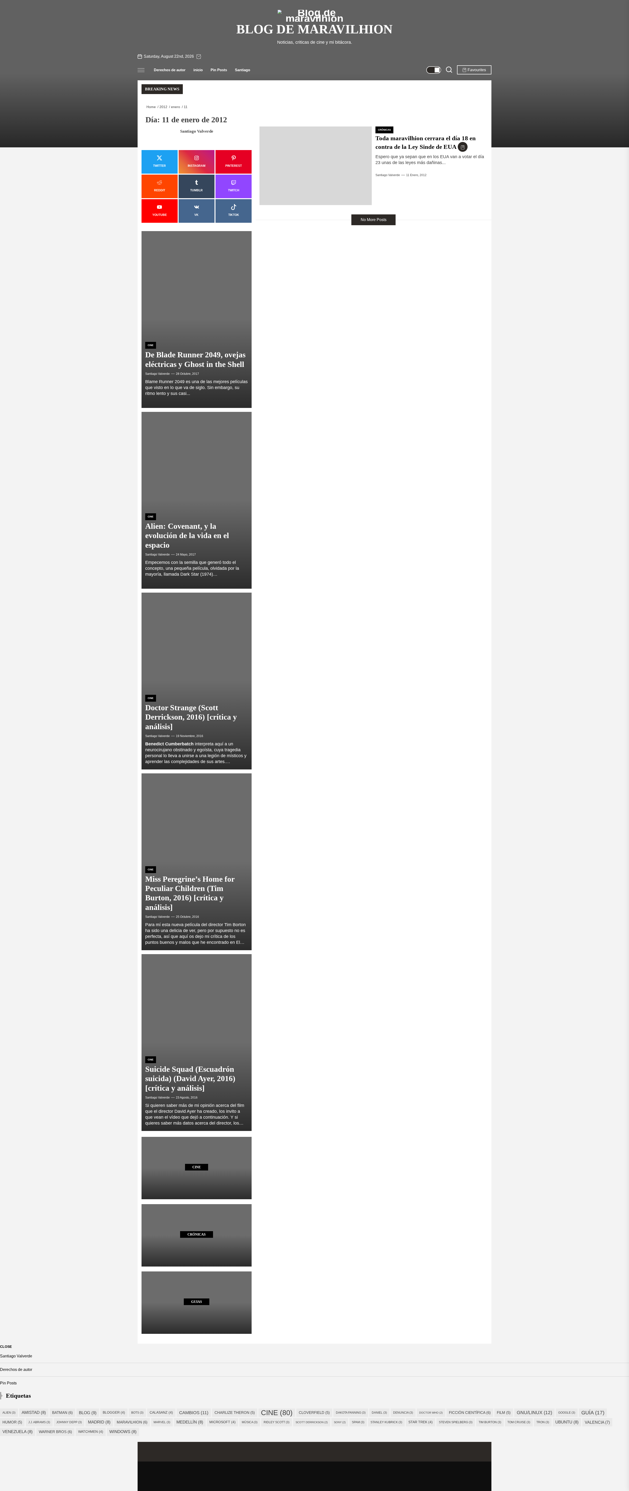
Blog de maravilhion (314, 29)
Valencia (597, 1422)
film (504, 1413)
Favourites (477, 70)
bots (137, 1412)
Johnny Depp (69, 1422)
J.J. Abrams (39, 1422)
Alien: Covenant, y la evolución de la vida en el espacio (187, 535)
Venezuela (17, 1431)
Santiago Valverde (387, 175)
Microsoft (222, 1422)
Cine (151, 345)
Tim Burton (490, 1422)
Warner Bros (55, 1432)
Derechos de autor (170, 70)
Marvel (162, 1422)
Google (566, 1412)
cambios (193, 1412)
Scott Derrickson (312, 1422)
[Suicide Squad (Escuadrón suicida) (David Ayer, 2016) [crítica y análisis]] (197, 1042)
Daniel (379, 1412)
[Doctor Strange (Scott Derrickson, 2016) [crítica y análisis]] (197, 681)
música (249, 1422)
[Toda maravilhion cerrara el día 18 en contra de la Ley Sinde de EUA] (315, 165)
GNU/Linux (534, 1412)
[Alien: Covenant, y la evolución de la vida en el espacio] (197, 500)
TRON (542, 1422)
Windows (123, 1431)
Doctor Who (431, 1412)
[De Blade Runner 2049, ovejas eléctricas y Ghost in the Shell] (197, 319)
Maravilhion (132, 1422)
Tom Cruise (518, 1422)
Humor (12, 1422)
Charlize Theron (234, 1413)
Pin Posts (219, 70)
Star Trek (420, 1422)
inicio (198, 70)
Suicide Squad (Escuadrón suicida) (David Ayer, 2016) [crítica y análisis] (190, 1078)
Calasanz (161, 1412)
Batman (62, 1412)
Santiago (242, 70)
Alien (8, 1412)
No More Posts (373, 220)
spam (358, 1422)
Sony (340, 1422)
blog (88, 1412)
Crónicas (384, 129)
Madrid (99, 1422)
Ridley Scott (276, 1422)
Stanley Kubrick (386, 1422)
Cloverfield (314, 1413)
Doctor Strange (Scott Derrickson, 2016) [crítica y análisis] (191, 717)
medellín (189, 1422)
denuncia (403, 1412)
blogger (114, 1412)
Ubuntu (567, 1422)
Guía (592, 1412)
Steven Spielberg (455, 1422)
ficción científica (470, 1412)
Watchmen (90, 1432)
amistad (34, 1412)
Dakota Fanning (351, 1412)
